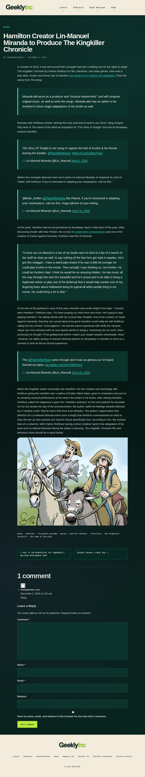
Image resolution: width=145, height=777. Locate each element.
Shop (113, 7)
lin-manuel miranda (47, 534)
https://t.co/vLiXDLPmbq (87, 153)
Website (21, 696)
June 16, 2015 (81, 210)
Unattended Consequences (90, 231)
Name (21, 665)
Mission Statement (102, 756)
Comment (23, 619)
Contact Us (83, 756)
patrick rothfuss (78, 534)
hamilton (30, 534)
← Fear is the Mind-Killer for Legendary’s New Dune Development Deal (42, 554)
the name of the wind (41, 537)
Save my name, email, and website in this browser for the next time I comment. (61, 716)
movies (63, 534)
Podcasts (78, 7)
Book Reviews (97, 7)
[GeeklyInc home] (19, 7)
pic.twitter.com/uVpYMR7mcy (63, 364)
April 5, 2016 (80, 160)
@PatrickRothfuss (59, 153)
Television (95, 534)
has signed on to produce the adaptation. (92, 75)
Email (21, 680)
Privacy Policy (124, 756)
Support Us (68, 756)
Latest (64, 7)
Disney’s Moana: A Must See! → (92, 553)
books (20, 534)
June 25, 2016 (81, 372)
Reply (24, 597)
